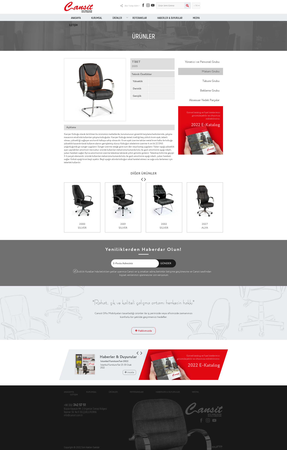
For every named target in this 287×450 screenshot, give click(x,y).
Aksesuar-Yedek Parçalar (204, 100)
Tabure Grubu (210, 81)
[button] (142, 179)
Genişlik (137, 96)
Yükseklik (138, 81)
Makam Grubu (210, 71)
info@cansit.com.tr (73, 415)
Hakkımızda (144, 331)
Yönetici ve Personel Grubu (202, 62)
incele (130, 372)
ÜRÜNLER (117, 17)
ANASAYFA (76, 17)
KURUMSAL (96, 17)
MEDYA (196, 17)
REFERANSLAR (139, 17)
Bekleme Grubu (209, 91)
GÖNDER (165, 263)
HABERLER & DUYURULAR (169, 17)
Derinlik (137, 88)
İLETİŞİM (73, 25)
